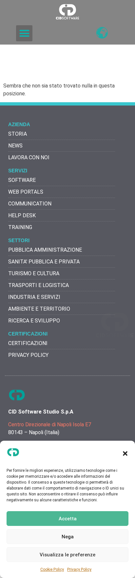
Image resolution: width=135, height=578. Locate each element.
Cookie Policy (52, 569)
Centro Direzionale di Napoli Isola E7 (49, 424)
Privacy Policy (79, 569)
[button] (125, 453)
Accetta (68, 519)
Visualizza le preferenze (67, 555)
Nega (68, 537)
